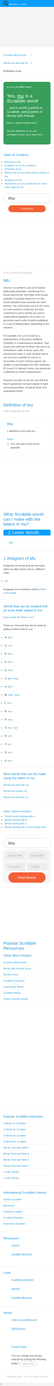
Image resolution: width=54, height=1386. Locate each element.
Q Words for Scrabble (14, 1141)
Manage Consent (28, 1364)
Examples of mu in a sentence (21, 165)
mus (10, 728)
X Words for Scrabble (14, 1135)
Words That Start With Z (16, 1147)
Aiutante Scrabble (12, 1211)
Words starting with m (16, 820)
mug (16, 678)
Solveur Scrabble (12, 1199)
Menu (50, 3)
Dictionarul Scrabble (14, 1224)
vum (9, 752)
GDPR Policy (19, 1328)
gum (10, 678)
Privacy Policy (19, 1346)
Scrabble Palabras (13, 1218)
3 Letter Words (11, 1178)
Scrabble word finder (23, 1280)
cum (10, 645)
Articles (16, 1245)
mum (10, 695)
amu (10, 637)
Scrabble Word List (22, 1254)
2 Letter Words (11, 1172)
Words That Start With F (16, 1160)
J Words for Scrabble (14, 1123)
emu (10, 662)
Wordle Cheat (10, 974)
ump (10, 719)
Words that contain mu (15, 791)
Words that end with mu (15, 797)
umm (17, 695)
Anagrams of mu (13, 180)
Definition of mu (13, 169)
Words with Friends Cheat (17, 968)
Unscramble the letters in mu (18, 617)
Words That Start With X (16, 1166)
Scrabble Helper (12, 993)
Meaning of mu (12, 162)
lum (9, 703)
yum (9, 760)
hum (10, 686)
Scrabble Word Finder (15, 962)
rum (10, 736)
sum (15, 728)
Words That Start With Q (16, 1154)
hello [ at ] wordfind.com (24, 1320)
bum (10, 654)
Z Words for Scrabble (14, 1129)
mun (10, 711)
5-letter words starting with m (20, 816)
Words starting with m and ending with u (26, 827)
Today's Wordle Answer (15, 999)
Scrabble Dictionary (13, 981)
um (11, 542)
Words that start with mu (16, 785)
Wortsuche (9, 1205)
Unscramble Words (13, 987)
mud (10, 670)
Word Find (18, 4)
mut (9, 744)
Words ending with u (15, 823)
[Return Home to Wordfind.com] (6, 5)
